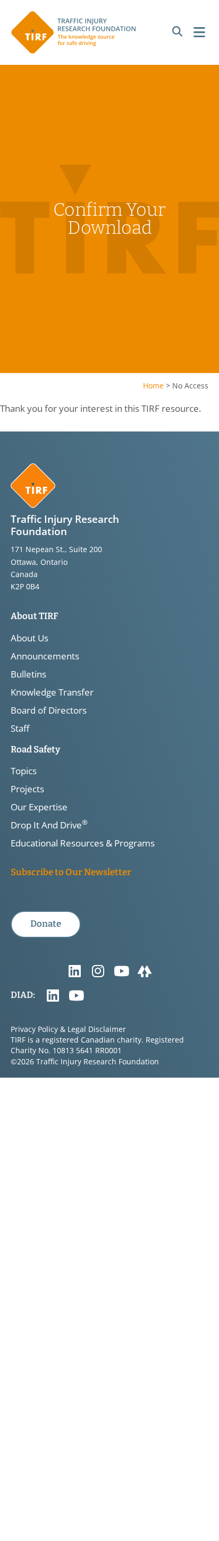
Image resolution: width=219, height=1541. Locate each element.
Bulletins (28, 674)
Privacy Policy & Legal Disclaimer (68, 1029)
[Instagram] (98, 971)
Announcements (45, 656)
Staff (20, 728)
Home (153, 385)
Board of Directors (49, 710)
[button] (177, 31)
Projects (27, 789)
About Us (29, 638)
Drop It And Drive (49, 825)
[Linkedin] (74, 971)
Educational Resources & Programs (83, 843)
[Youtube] (121, 971)
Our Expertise (39, 807)
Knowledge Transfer (52, 692)
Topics (24, 771)
